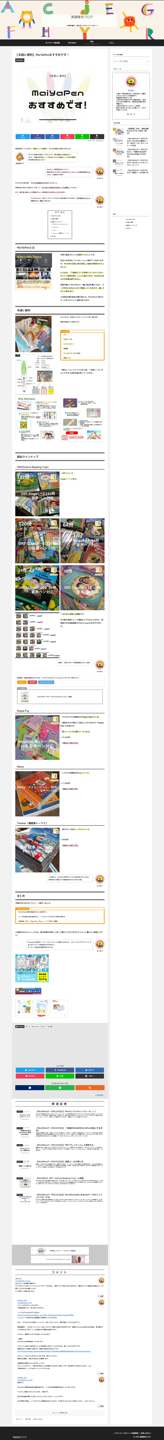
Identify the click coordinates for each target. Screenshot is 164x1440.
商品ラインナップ (57, 222)
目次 (57, 212)
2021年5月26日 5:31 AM (25, 1303)
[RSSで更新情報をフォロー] (90, 1087)
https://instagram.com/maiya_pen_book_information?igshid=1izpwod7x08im (46, 1315)
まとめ (54, 236)
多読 (50, 1027)
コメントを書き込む (60, 1413)
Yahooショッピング (46, 682)
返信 (101, 1296)
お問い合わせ (145, 1433)
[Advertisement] (60, 1046)
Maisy (54, 230)
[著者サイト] (29, 1087)
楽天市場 (32, 682)
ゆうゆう (20, 1301)
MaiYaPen (20, 1027)
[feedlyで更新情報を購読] (59, 1087)
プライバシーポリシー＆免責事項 (126, 1433)
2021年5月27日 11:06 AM (25, 1380)
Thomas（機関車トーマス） (61, 233)
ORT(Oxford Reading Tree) (60, 224)
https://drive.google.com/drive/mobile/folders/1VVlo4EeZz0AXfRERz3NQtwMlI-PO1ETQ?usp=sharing (54, 1351)
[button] (147, 61)
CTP (28, 1027)
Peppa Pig (55, 227)
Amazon (22, 682)
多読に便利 (55, 219)
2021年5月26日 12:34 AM (22, 1281)
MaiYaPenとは (56, 216)
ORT (44, 1027)
